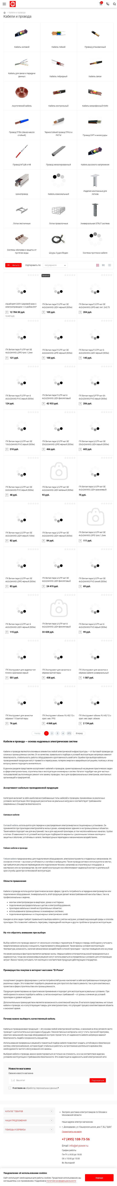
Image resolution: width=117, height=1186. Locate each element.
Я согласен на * (36, 1088)
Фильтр (15, 265)
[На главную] (13, 4)
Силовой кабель (11, 825)
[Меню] (4, 4)
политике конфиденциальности (61, 1181)
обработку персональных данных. (42, 1088)
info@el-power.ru (78, 1145)
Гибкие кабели (10, 859)
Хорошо (99, 1178)
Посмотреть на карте (71, 1131)
